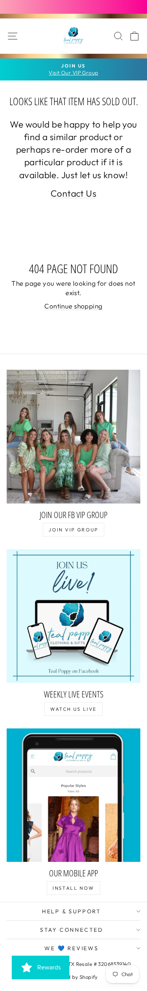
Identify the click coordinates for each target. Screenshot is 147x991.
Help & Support (71, 911)
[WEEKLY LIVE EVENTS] (73, 616)
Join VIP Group (73, 530)
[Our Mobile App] (73, 795)
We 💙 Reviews (71, 948)
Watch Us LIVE (73, 709)
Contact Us (73, 193)
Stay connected (71, 929)
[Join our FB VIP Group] (73, 437)
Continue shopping (73, 306)
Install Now (73, 888)
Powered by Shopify (73, 977)
